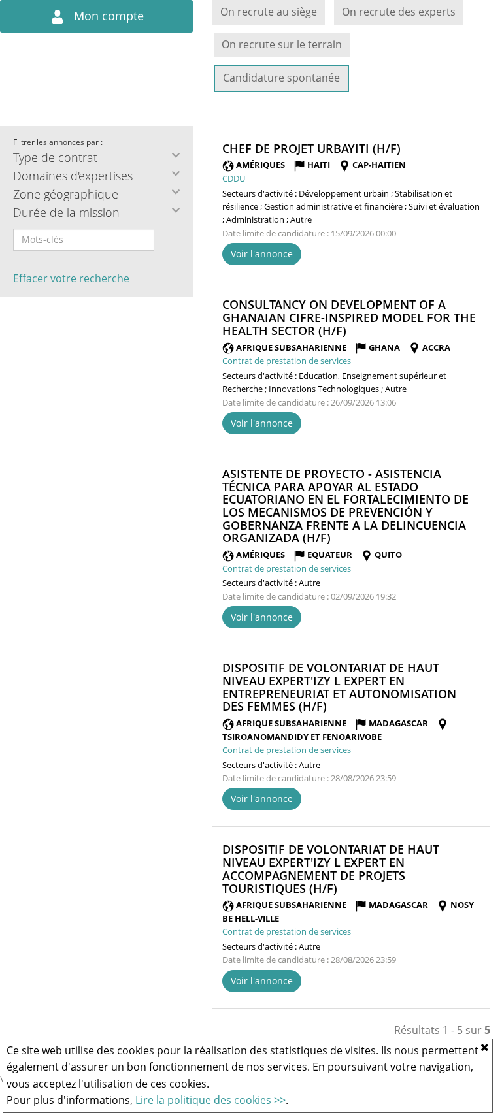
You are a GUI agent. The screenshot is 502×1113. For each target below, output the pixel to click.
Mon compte (107, 16)
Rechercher (163, 239)
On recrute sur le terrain (282, 44)
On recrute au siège (268, 12)
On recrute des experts (399, 12)
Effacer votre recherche (71, 278)
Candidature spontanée (281, 78)
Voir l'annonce (262, 254)
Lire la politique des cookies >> (210, 1100)
